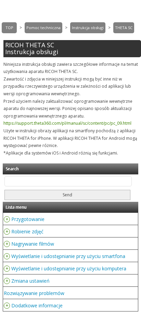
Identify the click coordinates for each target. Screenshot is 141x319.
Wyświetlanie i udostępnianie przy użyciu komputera (68, 268)
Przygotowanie (27, 219)
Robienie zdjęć (27, 231)
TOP (9, 27)
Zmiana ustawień (30, 281)
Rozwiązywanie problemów (34, 293)
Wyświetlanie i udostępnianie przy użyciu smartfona (68, 256)
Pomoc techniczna (43, 27)
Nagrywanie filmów (32, 244)
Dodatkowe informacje (37, 305)
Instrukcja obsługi (88, 27)
